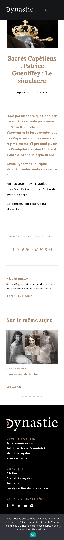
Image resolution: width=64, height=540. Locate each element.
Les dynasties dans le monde (27, 488)
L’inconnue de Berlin (22, 374)
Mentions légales (18, 453)
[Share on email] (50, 249)
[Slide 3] (30, 397)
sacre (51, 236)
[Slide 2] (26, 397)
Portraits (12, 483)
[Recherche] (45, 10)
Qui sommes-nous (19, 443)
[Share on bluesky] (41, 249)
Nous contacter (17, 458)
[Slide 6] (42, 397)
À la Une (12, 473)
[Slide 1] (22, 397)
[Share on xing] (46, 249)
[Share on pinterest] (27, 249)
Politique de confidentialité (25, 448)
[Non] (59, 527)
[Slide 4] (34, 397)
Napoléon (14, 236)
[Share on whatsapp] (36, 249)
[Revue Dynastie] (19, 9)
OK (33, 534)
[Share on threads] (23, 249)
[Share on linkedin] (32, 249)
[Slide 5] (38, 397)
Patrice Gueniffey (33, 236)
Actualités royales (19, 478)
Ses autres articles (18, 296)
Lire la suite (14, 387)
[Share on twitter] (18, 249)
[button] (56, 10)
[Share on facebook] (13, 249)
